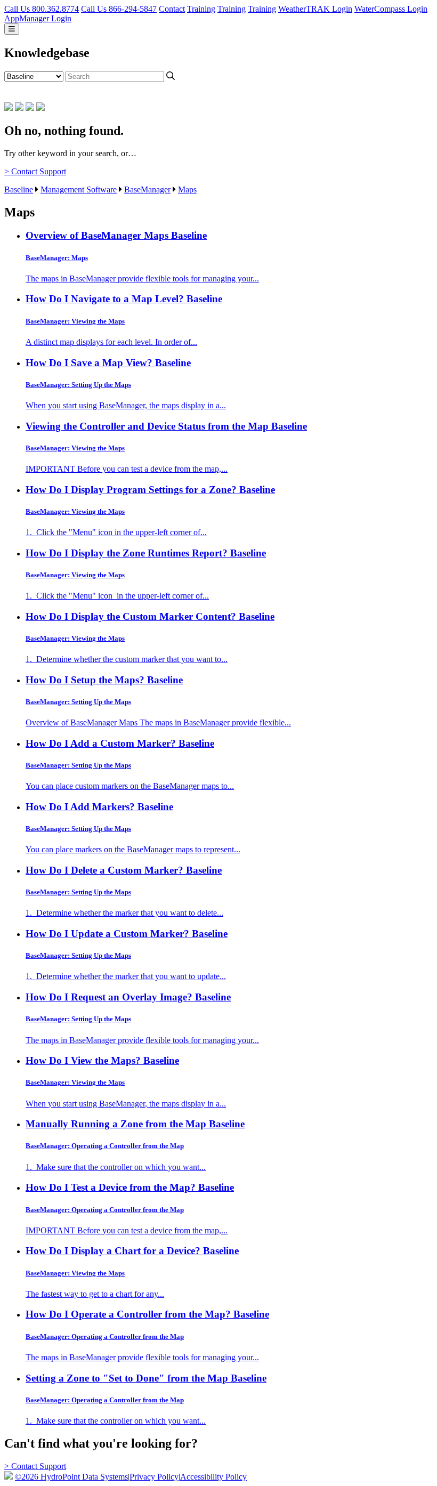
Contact (172, 8)
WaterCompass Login (390, 8)
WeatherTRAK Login (315, 8)
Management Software (79, 189)
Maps (187, 189)
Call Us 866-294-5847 (119, 8)
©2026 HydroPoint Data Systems (71, 1476)
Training (201, 8)
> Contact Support (35, 171)
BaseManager (147, 189)
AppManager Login (37, 18)
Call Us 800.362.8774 (41, 8)
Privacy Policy (154, 1476)
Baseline (18, 189)
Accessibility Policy (213, 1476)
